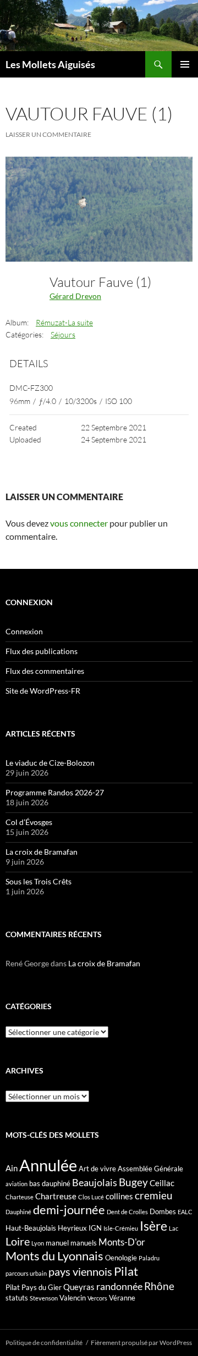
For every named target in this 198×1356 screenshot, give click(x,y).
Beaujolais (94, 1182)
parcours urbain (26, 1273)
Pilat (126, 1271)
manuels (83, 1242)
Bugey (133, 1182)
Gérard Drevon (75, 296)
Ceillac (162, 1183)
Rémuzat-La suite (64, 322)
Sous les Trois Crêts (39, 881)
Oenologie (121, 1257)
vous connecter (79, 523)
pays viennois (80, 1271)
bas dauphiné (49, 1183)
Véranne (122, 1297)
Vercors (97, 1298)
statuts (17, 1297)
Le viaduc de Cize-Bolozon (50, 762)
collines (119, 1196)
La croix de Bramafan (42, 851)
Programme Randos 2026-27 (55, 792)
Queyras (79, 1287)
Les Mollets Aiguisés (50, 64)
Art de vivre (97, 1168)
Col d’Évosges (29, 822)
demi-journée (69, 1209)
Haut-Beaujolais (31, 1228)
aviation (17, 1183)
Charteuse (20, 1196)
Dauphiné (18, 1211)
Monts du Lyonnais (54, 1255)
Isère (153, 1226)
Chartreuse (55, 1196)
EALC (185, 1211)
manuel (57, 1242)
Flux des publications (42, 651)
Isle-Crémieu (120, 1228)
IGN (95, 1228)
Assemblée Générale (150, 1168)
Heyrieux (72, 1228)
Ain (12, 1168)
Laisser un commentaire (48, 134)
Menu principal (185, 64)
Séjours (63, 334)
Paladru (149, 1257)
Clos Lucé (91, 1196)
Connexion (24, 631)
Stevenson (44, 1298)
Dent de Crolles (127, 1211)
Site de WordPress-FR (43, 690)
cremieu (154, 1195)
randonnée (119, 1286)
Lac (173, 1228)
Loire (18, 1241)
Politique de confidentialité (44, 1342)
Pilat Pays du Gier (34, 1287)
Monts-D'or (121, 1242)
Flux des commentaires (45, 671)
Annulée (48, 1165)
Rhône (159, 1286)
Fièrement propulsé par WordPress (141, 1342)
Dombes (163, 1211)
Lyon (37, 1243)
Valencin (72, 1297)
